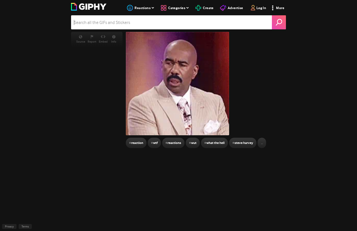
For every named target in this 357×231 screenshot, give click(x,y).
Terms (25, 226)
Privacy (9, 226)
